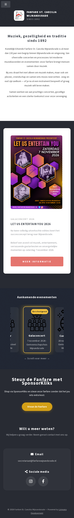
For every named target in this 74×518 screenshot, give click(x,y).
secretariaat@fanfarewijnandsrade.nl (37, 460)
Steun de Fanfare (37, 406)
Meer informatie (37, 261)
